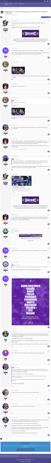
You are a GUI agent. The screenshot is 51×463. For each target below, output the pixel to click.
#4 (48, 83)
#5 (48, 97)
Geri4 (20, 149)
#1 (48, 20)
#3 (48, 62)
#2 (48, 48)
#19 (48, 404)
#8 (48, 156)
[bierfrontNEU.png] (30, 33)
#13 (48, 262)
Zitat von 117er (17, 367)
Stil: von (25, 461)
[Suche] (45, 1)
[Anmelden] (47, 1)
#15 (48, 331)
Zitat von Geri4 (16, 100)
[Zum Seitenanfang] (49, 462)
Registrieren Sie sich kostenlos (30, 445)
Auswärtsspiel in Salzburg (18, 187)
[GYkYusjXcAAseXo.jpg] (30, 301)
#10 (48, 214)
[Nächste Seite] (7, 17)
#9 (48, 174)
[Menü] (50, 1)
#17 (48, 364)
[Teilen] (50, 17)
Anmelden (20, 449)
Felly (6, 14)
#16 (48, 350)
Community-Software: (25, 459)
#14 (48, 276)
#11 (48, 228)
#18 (48, 390)
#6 (48, 125)
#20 (48, 417)
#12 (48, 248)
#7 (48, 138)
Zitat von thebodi (17, 265)
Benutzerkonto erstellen (28, 449)
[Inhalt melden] (48, 44)
